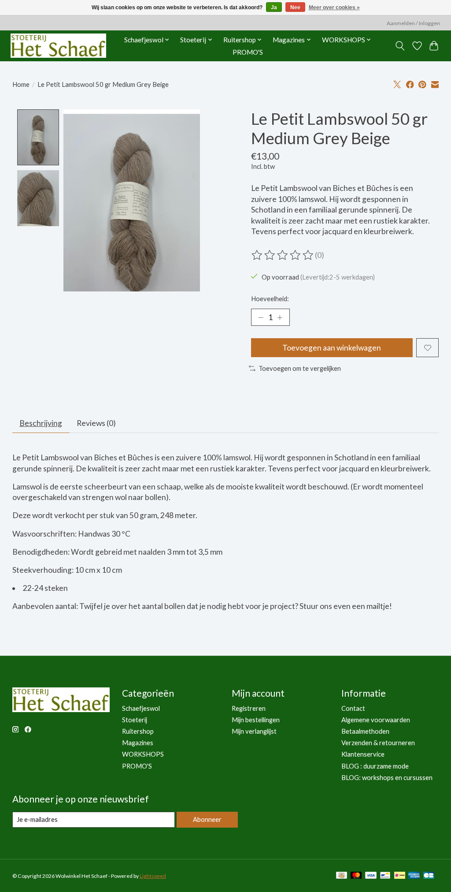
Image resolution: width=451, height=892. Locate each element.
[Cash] (341, 876)
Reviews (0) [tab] (96, 423)
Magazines (137, 742)
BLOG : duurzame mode (375, 766)
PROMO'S (248, 52)
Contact (353, 708)
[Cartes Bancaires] (428, 876)
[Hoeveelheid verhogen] (280, 317)
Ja (274, 7)
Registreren (249, 708)
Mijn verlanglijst (254, 731)
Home (21, 84)
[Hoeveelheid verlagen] (261, 317)
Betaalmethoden (365, 731)
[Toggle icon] (399, 46)
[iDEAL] (399, 876)
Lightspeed (153, 876)
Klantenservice (362, 754)
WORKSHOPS (143, 754)
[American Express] (414, 876)
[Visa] (371, 876)
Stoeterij (134, 720)
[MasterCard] (356, 876)
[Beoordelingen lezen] (283, 255)
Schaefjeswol (141, 708)
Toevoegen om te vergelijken (300, 368)
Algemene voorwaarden (375, 720)
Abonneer (207, 819)
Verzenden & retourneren (378, 742)
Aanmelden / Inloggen (413, 23)
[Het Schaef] (58, 46)
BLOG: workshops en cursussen (387, 777)
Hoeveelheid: (270, 298)
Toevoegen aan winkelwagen (331, 347)
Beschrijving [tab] (40, 423)
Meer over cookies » (334, 7)
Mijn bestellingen (256, 720)
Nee (295, 7)
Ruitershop (138, 731)
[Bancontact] (385, 876)
